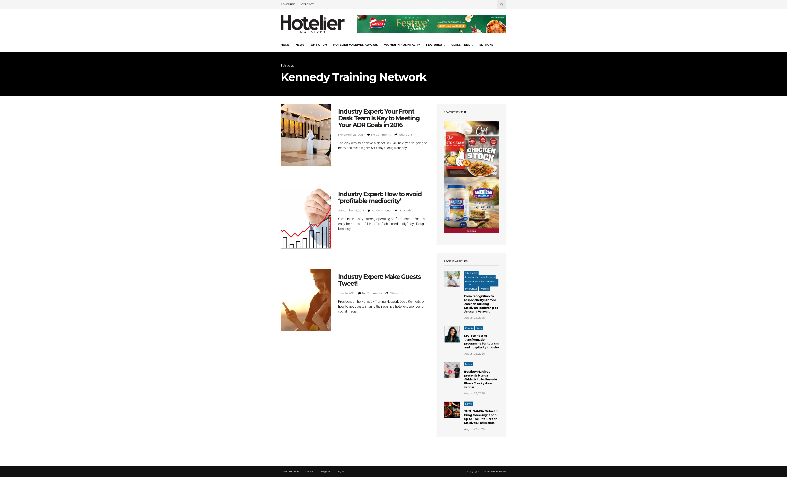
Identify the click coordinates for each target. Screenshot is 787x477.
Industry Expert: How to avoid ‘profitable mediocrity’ (380, 197)
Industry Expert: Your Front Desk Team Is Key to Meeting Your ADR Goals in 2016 (379, 118)
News (300, 44)
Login (340, 471)
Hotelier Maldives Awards (355, 44)
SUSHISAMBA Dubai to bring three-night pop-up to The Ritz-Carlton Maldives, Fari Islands (481, 417)
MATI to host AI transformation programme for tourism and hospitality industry (481, 341)
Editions (486, 44)
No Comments (381, 134)
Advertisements (290, 471)
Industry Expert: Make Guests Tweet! (379, 280)
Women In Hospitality (402, 44)
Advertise (288, 4)
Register (326, 471)
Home (285, 44)
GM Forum (319, 44)
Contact (307, 4)
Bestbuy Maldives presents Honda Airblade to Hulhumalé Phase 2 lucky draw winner (480, 379)
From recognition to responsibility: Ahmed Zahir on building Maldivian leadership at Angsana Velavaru (481, 304)
